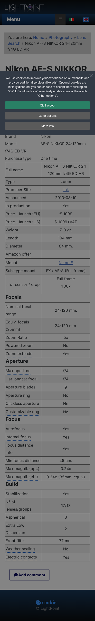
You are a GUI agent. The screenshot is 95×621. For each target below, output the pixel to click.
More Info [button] (47, 126)
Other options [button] (48, 115)
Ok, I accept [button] (47, 105)
